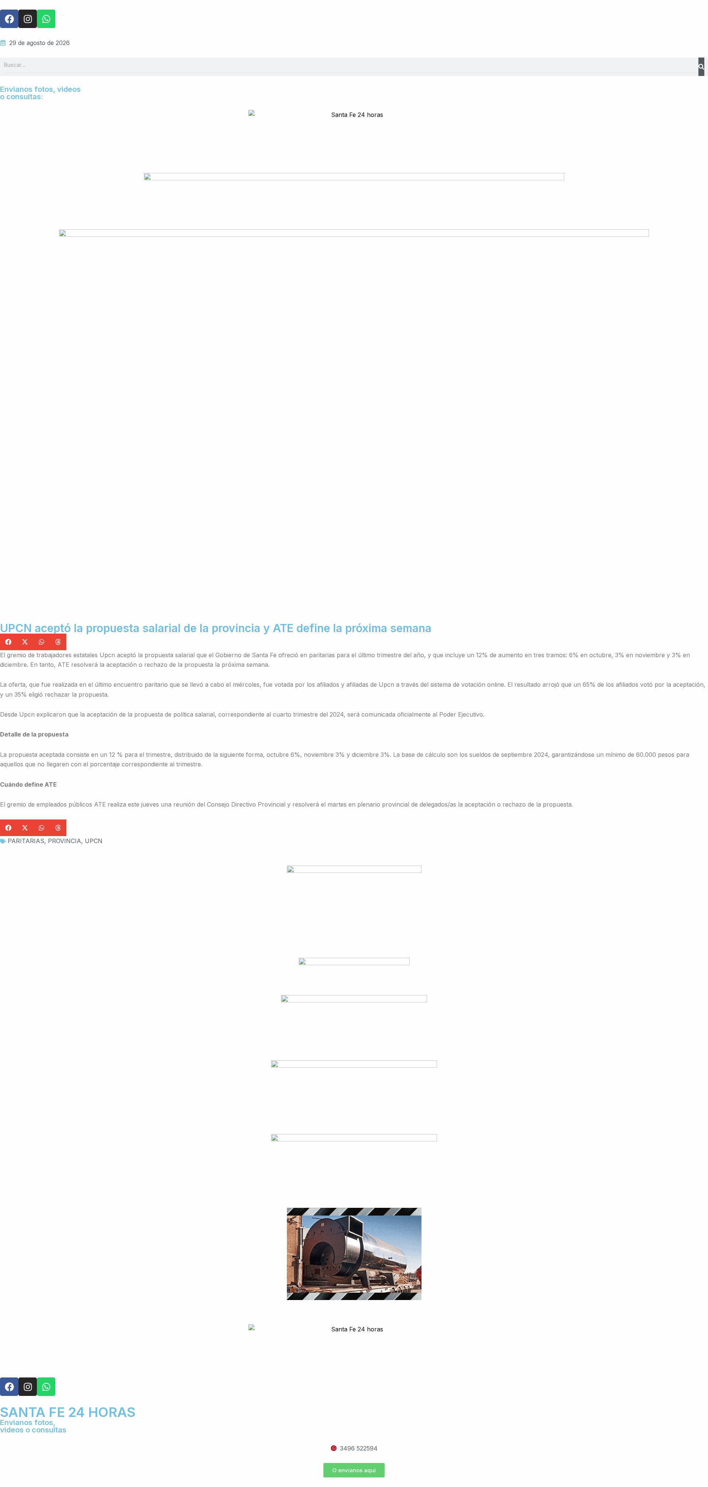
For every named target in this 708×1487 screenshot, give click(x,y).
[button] (8, 642)
